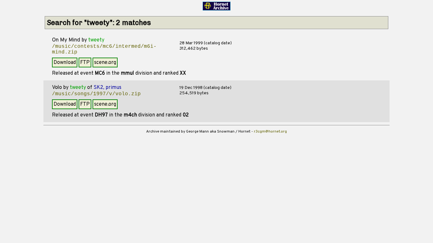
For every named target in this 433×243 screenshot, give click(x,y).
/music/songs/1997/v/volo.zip (96, 94)
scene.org (105, 62)
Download (65, 62)
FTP (85, 62)
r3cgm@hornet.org (270, 131)
